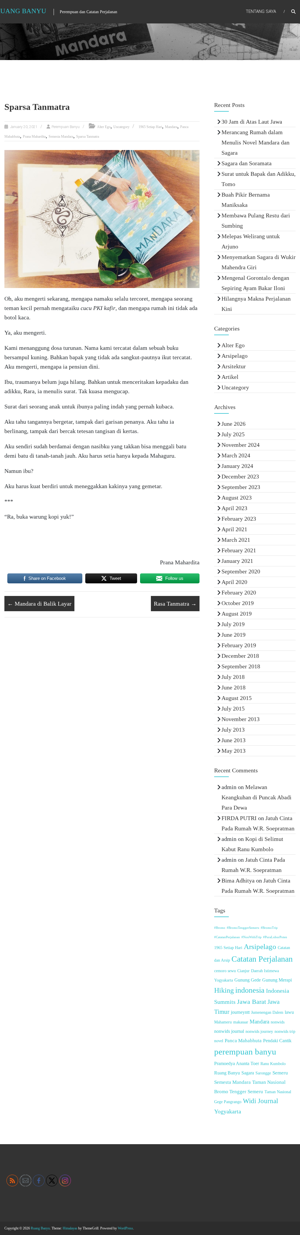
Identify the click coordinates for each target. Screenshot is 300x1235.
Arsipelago (234, 355)
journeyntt (240, 1012)
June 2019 (233, 634)
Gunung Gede (247, 979)
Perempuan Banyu (66, 127)
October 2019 (237, 603)
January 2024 (237, 466)
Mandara (171, 127)
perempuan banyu (245, 1051)
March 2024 (235, 455)
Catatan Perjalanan (262, 958)
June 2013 (233, 740)
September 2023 (240, 487)
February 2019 (238, 645)
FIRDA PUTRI (239, 818)
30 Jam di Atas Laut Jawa (251, 121)
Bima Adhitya (238, 880)
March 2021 (235, 539)
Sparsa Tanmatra (87, 136)
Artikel (229, 377)
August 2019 (236, 613)
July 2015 (233, 708)
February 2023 (238, 518)
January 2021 (237, 561)
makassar (240, 1022)
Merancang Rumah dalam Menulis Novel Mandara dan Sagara (255, 142)
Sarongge (263, 1073)
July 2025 (233, 434)
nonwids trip (285, 1031)
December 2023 (240, 476)
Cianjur (243, 971)
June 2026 (233, 423)
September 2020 (240, 571)
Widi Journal (260, 1101)
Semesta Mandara (61, 136)
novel (218, 1041)
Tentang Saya (261, 11)
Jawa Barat (251, 1001)
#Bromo (219, 927)
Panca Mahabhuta (243, 1040)
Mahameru (223, 1022)
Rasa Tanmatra (175, 603)
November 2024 (240, 445)
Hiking (224, 990)
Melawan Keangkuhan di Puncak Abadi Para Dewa (256, 797)
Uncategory (121, 127)
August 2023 (236, 497)
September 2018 (240, 666)
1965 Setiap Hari (150, 127)
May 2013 (233, 750)
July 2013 (233, 729)
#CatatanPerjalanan (227, 937)
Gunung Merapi (277, 979)
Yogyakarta (227, 1111)
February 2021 (238, 550)
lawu (289, 1012)
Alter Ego (103, 127)
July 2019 (233, 624)
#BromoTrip (269, 927)
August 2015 (236, 698)
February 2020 (238, 592)
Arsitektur (233, 366)
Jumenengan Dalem (267, 1012)
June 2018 (233, 687)
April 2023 (234, 508)
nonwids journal (229, 1031)
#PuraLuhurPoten (275, 937)
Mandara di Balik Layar (39, 603)
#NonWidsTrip (251, 937)
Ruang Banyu (227, 1072)
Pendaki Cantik (277, 1040)
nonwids (277, 1022)
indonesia (250, 990)
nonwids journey (259, 1031)
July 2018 (233, 677)
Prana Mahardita (34, 136)
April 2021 (234, 529)
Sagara (247, 1072)
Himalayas (70, 1228)
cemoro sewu (225, 971)
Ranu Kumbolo (273, 1064)
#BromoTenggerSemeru (243, 927)
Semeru (280, 1073)
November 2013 (240, 719)
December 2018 (240, 656)
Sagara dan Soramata (246, 163)
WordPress (125, 1228)
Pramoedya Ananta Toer (236, 1063)
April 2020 (234, 582)
